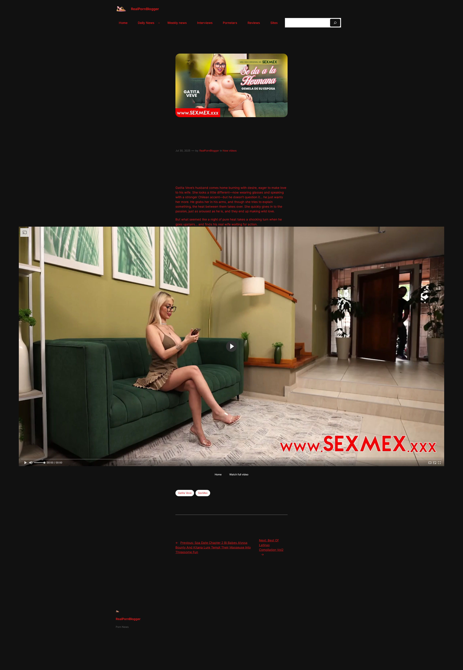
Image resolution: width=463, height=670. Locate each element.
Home (218, 474)
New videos (230, 150)
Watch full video (238, 474)
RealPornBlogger (145, 9)
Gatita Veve (185, 492)
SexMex (203, 492)
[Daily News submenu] (159, 23)
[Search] (335, 23)
